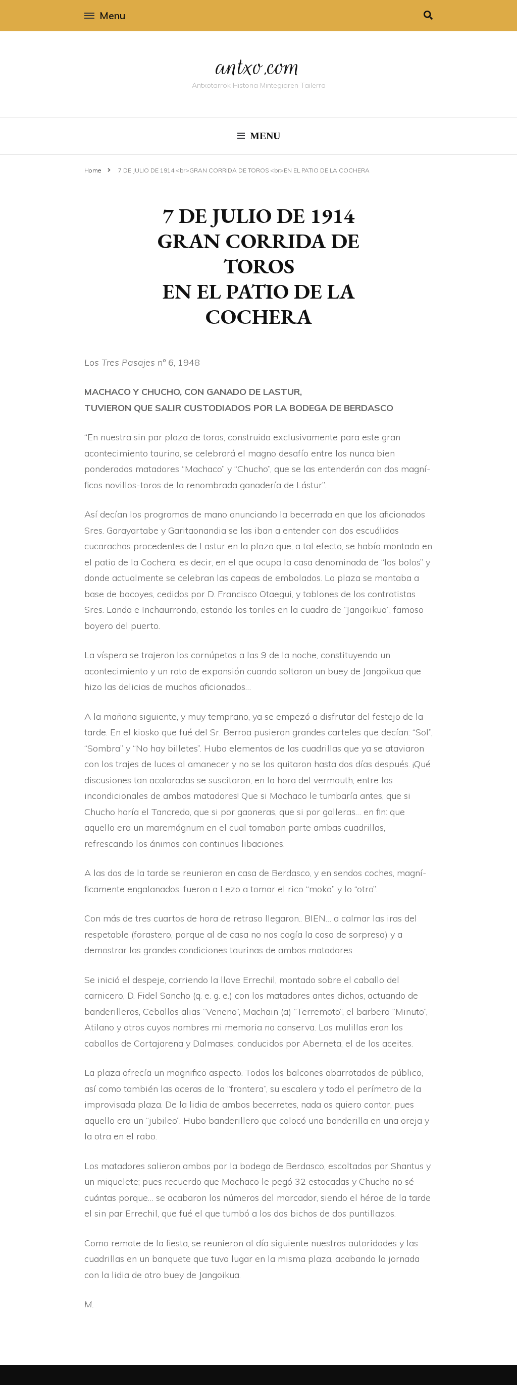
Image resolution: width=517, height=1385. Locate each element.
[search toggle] (428, 15)
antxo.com (258, 66)
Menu (112, 15)
